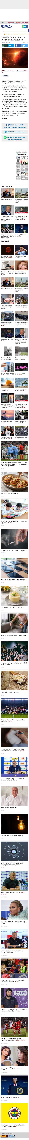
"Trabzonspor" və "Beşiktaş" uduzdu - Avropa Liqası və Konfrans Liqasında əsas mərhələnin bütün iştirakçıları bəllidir (14, 464)
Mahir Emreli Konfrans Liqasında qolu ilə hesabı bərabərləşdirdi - (12, 981)
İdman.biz (18, 22)
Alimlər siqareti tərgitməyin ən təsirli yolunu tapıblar (13, 551)
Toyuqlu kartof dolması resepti (9, 493)
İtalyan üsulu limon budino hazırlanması (12, 607)
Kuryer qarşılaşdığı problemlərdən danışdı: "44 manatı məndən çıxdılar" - (14, 1010)
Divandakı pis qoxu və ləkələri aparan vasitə (13, 635)
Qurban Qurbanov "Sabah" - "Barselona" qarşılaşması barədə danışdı (12, 779)
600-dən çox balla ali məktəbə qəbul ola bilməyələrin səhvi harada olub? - (12, 750)
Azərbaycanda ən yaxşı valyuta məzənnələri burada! (17, 34)
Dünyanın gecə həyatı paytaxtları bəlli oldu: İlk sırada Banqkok (14, 663)
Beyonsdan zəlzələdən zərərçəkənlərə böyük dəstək (13, 922)
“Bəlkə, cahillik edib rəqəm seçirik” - (13, 893)
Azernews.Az (11, 22)
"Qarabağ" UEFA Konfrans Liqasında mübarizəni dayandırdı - (13, 1039)
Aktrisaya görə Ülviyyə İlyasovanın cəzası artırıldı (12, 1068)
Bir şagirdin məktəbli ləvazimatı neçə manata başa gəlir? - (14, 522)
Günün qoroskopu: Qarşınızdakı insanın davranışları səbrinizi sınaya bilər (12, 864)
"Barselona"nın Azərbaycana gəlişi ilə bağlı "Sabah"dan (13, 720)
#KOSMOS (5, 76)
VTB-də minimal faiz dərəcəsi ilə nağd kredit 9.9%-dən (15, 71)
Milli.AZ (6, 26)
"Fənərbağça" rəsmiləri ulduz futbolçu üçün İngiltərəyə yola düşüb (13, 1125)
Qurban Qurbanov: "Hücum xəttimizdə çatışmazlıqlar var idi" (12, 951)
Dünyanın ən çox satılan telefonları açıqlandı (14, 580)
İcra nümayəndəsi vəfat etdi (9, 808)
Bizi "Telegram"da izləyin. (16, 132)
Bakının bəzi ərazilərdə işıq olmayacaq (12, 835)
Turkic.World (25, 22)
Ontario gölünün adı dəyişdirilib (10, 1097)
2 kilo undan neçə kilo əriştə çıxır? (10, 692)
